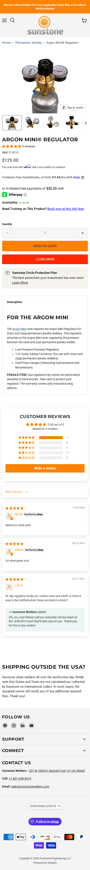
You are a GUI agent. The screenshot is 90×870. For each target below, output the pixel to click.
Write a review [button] (45, 468)
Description (14, 302)
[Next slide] (85, 123)
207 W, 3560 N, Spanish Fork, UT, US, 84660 (57, 770)
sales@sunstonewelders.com (30, 786)
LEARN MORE (45, 259)
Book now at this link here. (66, 209)
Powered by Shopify (45, 862)
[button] (12, 123)
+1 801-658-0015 (20, 778)
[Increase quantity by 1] (83, 233)
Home (6, 43)
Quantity (7, 224)
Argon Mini (19, 329)
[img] (14, 508)
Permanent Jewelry (28, 43)
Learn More (20, 283)
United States (43, 806)
